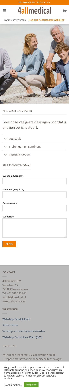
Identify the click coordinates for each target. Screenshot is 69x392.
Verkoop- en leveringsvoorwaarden (23, 331)
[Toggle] (5, 139)
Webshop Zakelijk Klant (16, 319)
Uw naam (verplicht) (13, 175)
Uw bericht (8, 216)
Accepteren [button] (31, 384)
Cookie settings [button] (13, 384)
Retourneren (10, 325)
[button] (4, 10)
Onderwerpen (9, 203)
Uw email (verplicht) (13, 189)
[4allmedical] (35, 10)
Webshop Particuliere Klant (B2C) (22, 337)
